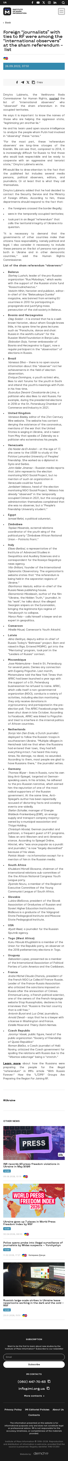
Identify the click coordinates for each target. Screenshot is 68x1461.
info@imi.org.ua (31, 1388)
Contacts (34, 1415)
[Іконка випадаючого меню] (61, 11)
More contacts (33, 1396)
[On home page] (11, 11)
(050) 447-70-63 (32, 1381)
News (7, 1171)
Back (8, 22)
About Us (58, 1409)
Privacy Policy (13, 1409)
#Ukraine (9, 1100)
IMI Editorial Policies (37, 1409)
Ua (5, 2)
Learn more (12, 1063)
